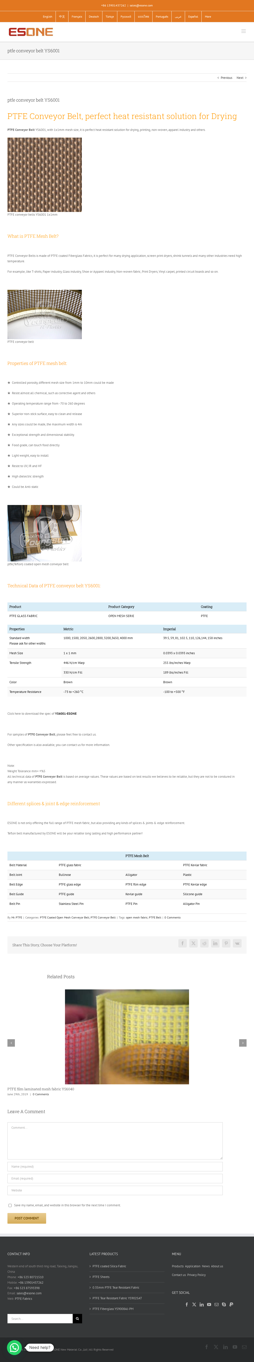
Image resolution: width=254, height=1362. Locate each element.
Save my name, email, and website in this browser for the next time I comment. (67, 1205)
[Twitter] (194, 1304)
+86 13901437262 (30, 1282)
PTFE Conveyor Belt (103, 917)
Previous (226, 78)
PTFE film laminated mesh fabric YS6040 (40, 1089)
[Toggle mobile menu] (244, 31)
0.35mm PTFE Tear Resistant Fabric (116, 1287)
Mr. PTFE (16, 917)
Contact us (179, 1275)
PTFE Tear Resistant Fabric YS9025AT (117, 1298)
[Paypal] (231, 1304)
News (206, 1266)
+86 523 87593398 (27, 1288)
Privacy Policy (196, 1275)
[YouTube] (209, 1304)
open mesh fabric (137, 917)
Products (178, 1266)
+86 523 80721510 (30, 1277)
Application (192, 1266)
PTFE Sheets (101, 1277)
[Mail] (217, 1304)
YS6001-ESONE (66, 713)
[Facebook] (187, 1304)
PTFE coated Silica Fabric (109, 1266)
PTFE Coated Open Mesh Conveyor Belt (64, 917)
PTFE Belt (155, 917)
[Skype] (224, 1304)
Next (240, 78)
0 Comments (172, 917)
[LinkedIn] (202, 1304)
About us (217, 1266)
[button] (14, 1347)
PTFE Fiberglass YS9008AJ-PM (113, 1309)
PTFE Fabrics (23, 1299)
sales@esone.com (141, 5)
